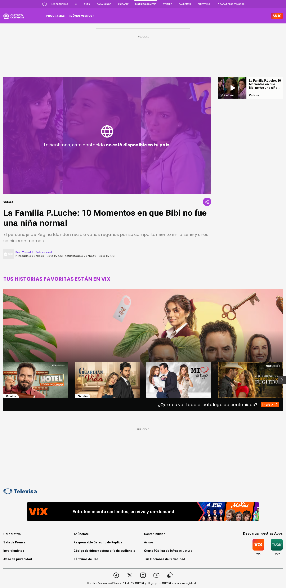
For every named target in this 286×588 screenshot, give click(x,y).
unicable (123, 4)
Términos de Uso (86, 559)
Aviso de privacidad (17, 559)
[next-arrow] (282, 380)
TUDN (87, 4)
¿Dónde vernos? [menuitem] (81, 16)
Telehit (167, 4)
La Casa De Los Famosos (231, 4)
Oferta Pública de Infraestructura (168, 550)
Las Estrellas (60, 4)
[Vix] (277, 16)
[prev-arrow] (0, 380)
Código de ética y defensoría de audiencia (104, 550)
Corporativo (12, 534)
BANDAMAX (185, 4)
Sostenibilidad (154, 534)
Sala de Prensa (14, 542)
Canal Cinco (104, 4)
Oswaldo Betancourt (37, 252)
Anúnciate (81, 534)
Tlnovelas (203, 4)
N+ (76, 4)
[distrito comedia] (13, 15)
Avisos (148, 542)
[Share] (207, 202)
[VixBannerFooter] (143, 511)
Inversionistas (13, 550)
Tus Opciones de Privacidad (164, 559)
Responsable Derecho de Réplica (98, 542)
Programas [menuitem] (55, 16)
